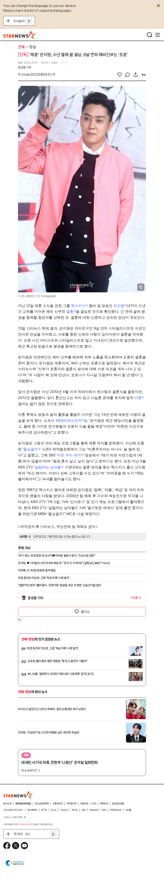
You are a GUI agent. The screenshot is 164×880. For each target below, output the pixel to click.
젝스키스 (78, 306)
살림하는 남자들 (48, 467)
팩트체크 (104, 803)
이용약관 (84, 803)
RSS (94, 803)
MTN (44, 810)
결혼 (69, 311)
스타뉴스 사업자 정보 (12, 817)
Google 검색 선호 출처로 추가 (37, 74)
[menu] (157, 35)
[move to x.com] (15, 845)
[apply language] (29, 21)
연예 (21, 47)
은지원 (118, 306)
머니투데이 (32, 810)
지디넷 (75, 810)
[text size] (143, 74)
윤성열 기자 (24, 67)
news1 (64, 810)
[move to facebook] (6, 845)
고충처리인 (58, 803)
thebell (93, 810)
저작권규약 (71, 803)
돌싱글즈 (30, 449)
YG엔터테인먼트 (68, 420)
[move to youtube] (24, 845)
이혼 (138, 398)
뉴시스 (54, 810)
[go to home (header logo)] (19, 34)
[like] (119, 74)
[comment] (127, 74)
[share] (135, 74)
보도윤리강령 (118, 803)
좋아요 (85, 611)
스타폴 (128, 810)
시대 (83, 810)
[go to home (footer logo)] (18, 795)
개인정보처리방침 (23, 803)
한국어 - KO (22, 834)
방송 (32, 47)
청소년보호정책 (42, 803)
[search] (149, 35)
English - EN (23, 21)
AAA (104, 810)
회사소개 (7, 803)
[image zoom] (140, 287)
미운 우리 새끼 (69, 455)
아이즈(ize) (115, 810)
